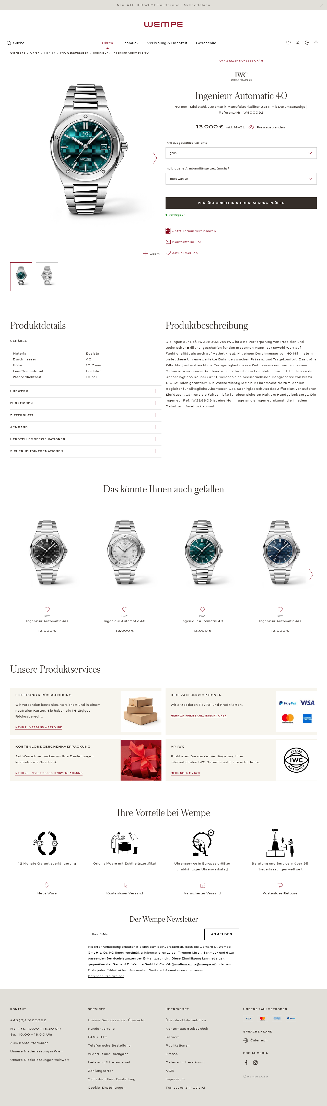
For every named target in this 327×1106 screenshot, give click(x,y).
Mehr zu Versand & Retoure (38, 727)
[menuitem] (288, 42)
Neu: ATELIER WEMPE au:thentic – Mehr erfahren (163, 5)
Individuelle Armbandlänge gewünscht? (197, 168)
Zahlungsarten (101, 1071)
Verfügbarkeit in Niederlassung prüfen (241, 203)
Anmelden (221, 934)
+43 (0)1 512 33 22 (28, 1020)
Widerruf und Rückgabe (108, 1054)
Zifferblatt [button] (21, 415)
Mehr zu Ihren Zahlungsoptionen (199, 715)
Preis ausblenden (270, 127)
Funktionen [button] (21, 403)
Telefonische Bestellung (109, 1045)
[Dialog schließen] (323, 5)
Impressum (175, 1079)
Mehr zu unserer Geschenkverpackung (49, 773)
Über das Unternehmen (186, 1020)
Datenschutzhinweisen (106, 976)
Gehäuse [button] (18, 341)
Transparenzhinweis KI (185, 1088)
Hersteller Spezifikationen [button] (37, 439)
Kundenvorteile (101, 1029)
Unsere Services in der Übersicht (116, 1020)
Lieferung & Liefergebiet (109, 1062)
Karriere (173, 1037)
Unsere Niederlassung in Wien (36, 1051)
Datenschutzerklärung (185, 1062)
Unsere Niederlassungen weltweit (39, 1060)
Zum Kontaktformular (29, 1043)
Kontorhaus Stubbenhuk (187, 1029)
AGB (170, 1071)
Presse (172, 1054)
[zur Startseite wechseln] (163, 24)
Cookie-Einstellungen (106, 1088)
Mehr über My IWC (185, 773)
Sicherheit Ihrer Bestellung (111, 1079)
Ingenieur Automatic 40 (47, 621)
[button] (191, 231)
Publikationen (178, 1045)
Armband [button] (19, 427)
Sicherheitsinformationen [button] (36, 451)
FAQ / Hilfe (98, 1037)
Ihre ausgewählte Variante (187, 142)
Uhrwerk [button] (19, 391)
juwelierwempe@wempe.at (194, 964)
